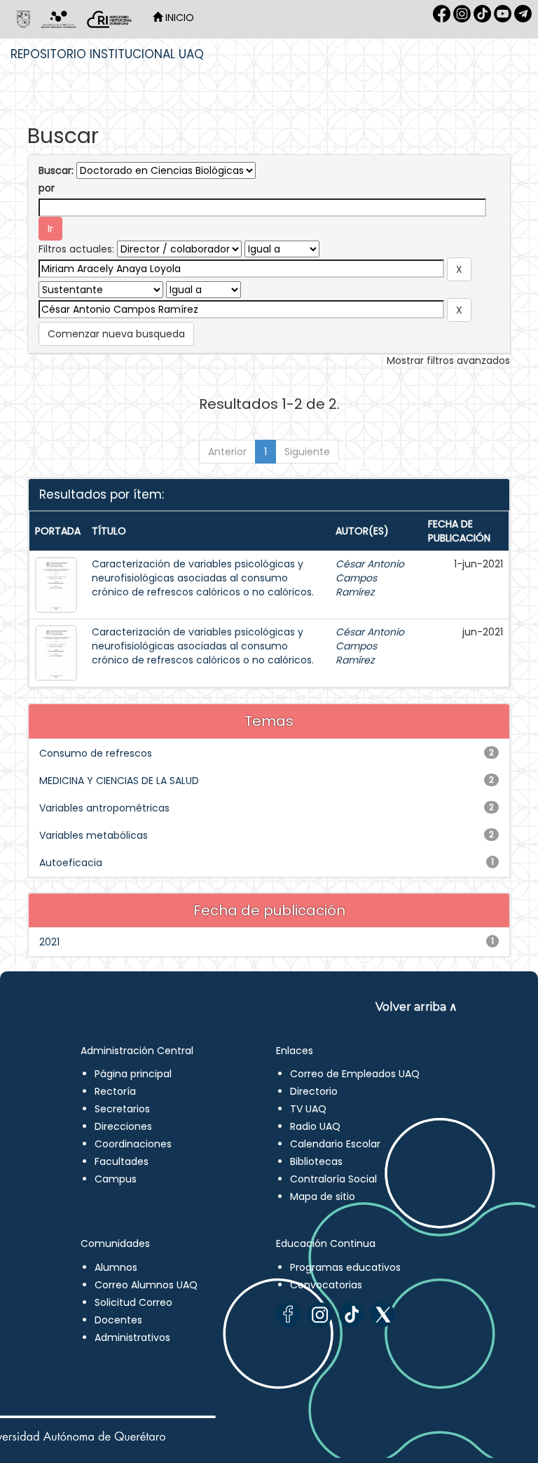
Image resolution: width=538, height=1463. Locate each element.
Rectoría (115, 1091)
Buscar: (56, 170)
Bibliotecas (316, 1161)
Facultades (122, 1161)
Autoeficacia (70, 863)
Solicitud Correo (133, 1302)
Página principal (133, 1074)
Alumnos (116, 1267)
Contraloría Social (333, 1179)
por (47, 188)
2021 (49, 942)
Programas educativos (345, 1267)
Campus (116, 1179)
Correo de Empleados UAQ (355, 1074)
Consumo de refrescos (95, 753)
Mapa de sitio (322, 1196)
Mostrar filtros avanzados (448, 360)
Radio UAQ (315, 1126)
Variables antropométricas (104, 808)
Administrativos (132, 1337)
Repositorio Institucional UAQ (107, 54)
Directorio (314, 1091)
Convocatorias (326, 1285)
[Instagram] (320, 1314)
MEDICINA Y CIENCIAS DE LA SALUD (119, 781)
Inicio (178, 18)
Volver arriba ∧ (416, 1006)
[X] (383, 1314)
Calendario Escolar (335, 1144)
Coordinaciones (133, 1144)
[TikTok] (351, 1314)
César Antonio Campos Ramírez (370, 578)
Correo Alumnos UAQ (146, 1285)
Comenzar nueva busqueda (116, 334)
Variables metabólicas (93, 835)
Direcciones (123, 1126)
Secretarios (122, 1109)
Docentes (118, 1320)
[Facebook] (288, 1314)
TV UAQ (308, 1109)
